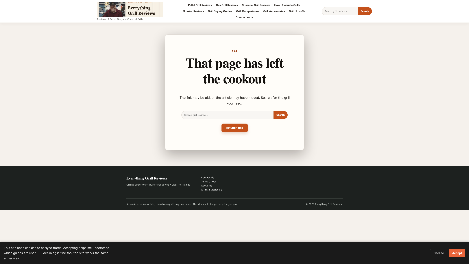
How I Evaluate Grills (287, 5)
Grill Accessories (274, 11)
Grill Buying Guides (220, 11)
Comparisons (244, 17)
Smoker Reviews (193, 11)
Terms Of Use (208, 181)
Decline (439, 253)
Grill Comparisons (247, 11)
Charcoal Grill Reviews (256, 5)
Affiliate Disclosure (211, 189)
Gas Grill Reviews (227, 5)
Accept (457, 253)
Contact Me (207, 177)
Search (365, 11)
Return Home (234, 127)
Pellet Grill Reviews (200, 5)
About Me (206, 185)
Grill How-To (297, 11)
